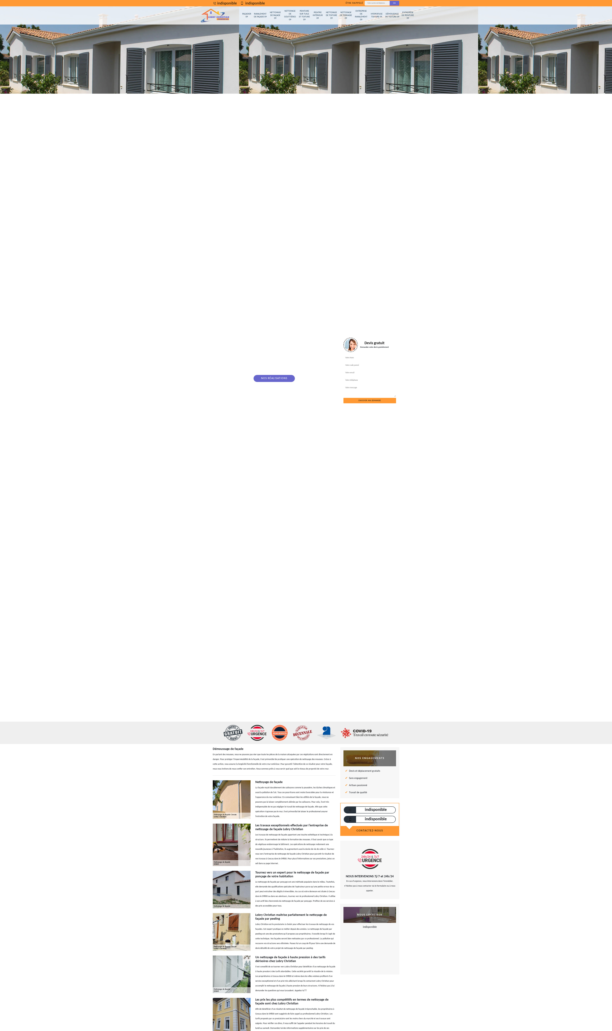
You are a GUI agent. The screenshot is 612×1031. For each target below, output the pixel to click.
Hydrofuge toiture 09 (376, 15)
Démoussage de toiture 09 (392, 15)
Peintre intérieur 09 (318, 15)
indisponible (227, 3)
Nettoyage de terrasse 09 (346, 15)
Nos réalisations (274, 378)
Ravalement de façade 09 (260, 15)
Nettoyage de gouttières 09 (290, 15)
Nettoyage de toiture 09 (331, 15)
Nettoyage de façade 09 (275, 15)
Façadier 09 (246, 15)
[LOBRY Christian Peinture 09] (215, 15)
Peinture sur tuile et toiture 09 (304, 15)
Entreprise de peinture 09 (408, 15)
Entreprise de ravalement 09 (361, 15)
